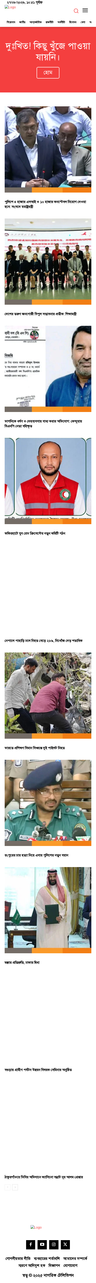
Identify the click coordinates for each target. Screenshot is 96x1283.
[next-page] (15, 1187)
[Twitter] (65, 1244)
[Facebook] (30, 1244)
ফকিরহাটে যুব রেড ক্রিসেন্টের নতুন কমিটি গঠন (35, 533)
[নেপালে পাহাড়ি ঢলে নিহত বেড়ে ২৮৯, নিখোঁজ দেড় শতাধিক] (48, 588)
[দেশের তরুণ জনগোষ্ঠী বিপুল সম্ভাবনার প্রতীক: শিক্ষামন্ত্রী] (48, 262)
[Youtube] (42, 1244)
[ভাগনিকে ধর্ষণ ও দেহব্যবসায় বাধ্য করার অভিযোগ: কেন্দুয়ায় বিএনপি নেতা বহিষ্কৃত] (48, 369)
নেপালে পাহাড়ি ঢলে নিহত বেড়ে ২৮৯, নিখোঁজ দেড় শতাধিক (43, 640)
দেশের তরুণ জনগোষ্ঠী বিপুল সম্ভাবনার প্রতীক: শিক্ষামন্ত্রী (41, 314)
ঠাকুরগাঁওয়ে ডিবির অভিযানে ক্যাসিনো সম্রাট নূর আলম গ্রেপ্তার (44, 1177)
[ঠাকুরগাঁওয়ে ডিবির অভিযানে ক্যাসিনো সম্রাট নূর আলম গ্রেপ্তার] (48, 1125)
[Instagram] (53, 1244)
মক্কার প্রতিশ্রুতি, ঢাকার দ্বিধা (22, 962)
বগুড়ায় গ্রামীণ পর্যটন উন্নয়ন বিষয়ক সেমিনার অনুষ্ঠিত (38, 1070)
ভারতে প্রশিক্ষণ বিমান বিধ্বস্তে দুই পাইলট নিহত (35, 748)
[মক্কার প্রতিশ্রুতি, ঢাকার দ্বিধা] (48, 910)
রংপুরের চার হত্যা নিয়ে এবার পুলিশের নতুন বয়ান (36, 855)
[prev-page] (7, 1187)
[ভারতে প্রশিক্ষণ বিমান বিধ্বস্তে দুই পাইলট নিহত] (48, 696)
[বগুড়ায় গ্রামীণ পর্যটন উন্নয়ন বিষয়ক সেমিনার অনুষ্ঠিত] (48, 1017)
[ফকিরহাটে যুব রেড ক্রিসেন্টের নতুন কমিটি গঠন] (48, 481)
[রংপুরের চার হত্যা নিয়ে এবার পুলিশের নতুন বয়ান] (48, 803)
